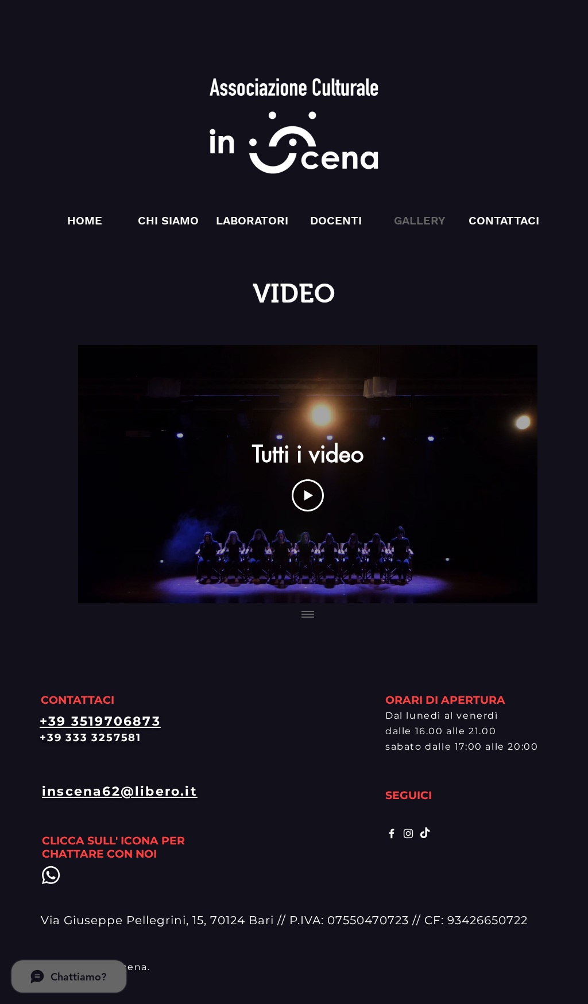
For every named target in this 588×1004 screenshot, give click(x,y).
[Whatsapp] (51, 875)
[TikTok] (425, 833)
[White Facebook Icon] (391, 833)
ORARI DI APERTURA (445, 700)
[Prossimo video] (513, 474)
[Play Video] (308, 495)
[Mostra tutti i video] (308, 614)
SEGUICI (408, 795)
